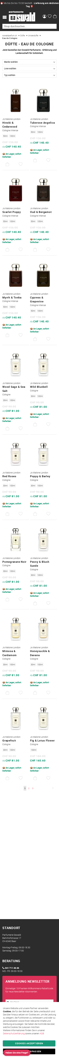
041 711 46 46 (12, 967)
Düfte (22, 35)
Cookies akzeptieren (29, 1043)
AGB (42, 1033)
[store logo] (22, 16)
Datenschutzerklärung (14, 1033)
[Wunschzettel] (49, 16)
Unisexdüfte (33, 35)
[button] (21, 164)
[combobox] (29, 26)
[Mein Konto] (44, 16)
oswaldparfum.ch (9, 35)
